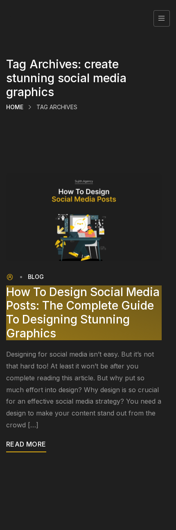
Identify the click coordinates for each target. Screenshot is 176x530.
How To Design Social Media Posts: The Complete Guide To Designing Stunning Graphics (83, 312)
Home (14, 106)
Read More (26, 444)
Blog (36, 277)
